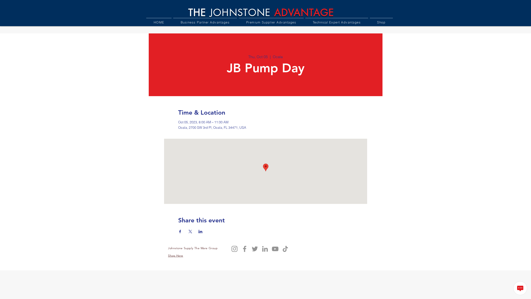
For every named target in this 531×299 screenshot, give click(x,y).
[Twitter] (255, 249)
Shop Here (175, 255)
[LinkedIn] (265, 249)
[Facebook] (245, 249)
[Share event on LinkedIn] (200, 231)
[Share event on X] (190, 231)
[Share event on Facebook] (180, 231)
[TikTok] (285, 249)
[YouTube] (275, 249)
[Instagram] (234, 249)
